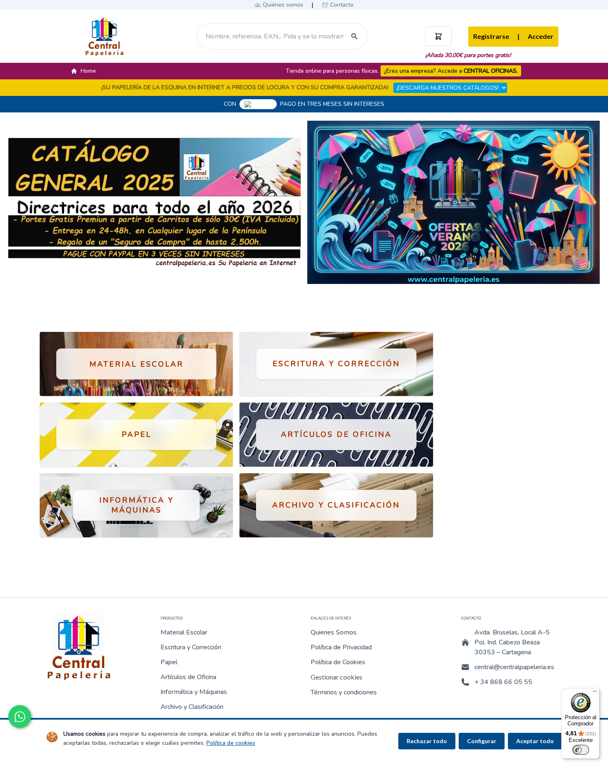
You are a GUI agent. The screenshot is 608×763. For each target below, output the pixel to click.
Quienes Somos (334, 632)
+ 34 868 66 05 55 (503, 682)
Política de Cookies (338, 662)
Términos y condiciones (344, 692)
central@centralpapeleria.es (514, 667)
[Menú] (595, 693)
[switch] (580, 750)
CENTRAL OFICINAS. (491, 71)
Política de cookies (230, 743)
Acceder (535, 36)
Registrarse (491, 36)
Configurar (481, 740)
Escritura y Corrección (190, 647)
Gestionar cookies (336, 677)
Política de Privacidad (341, 647)
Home (88, 71)
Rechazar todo (427, 740)
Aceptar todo (535, 740)
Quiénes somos (283, 5)
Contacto (342, 5)
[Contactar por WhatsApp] (19, 716)
